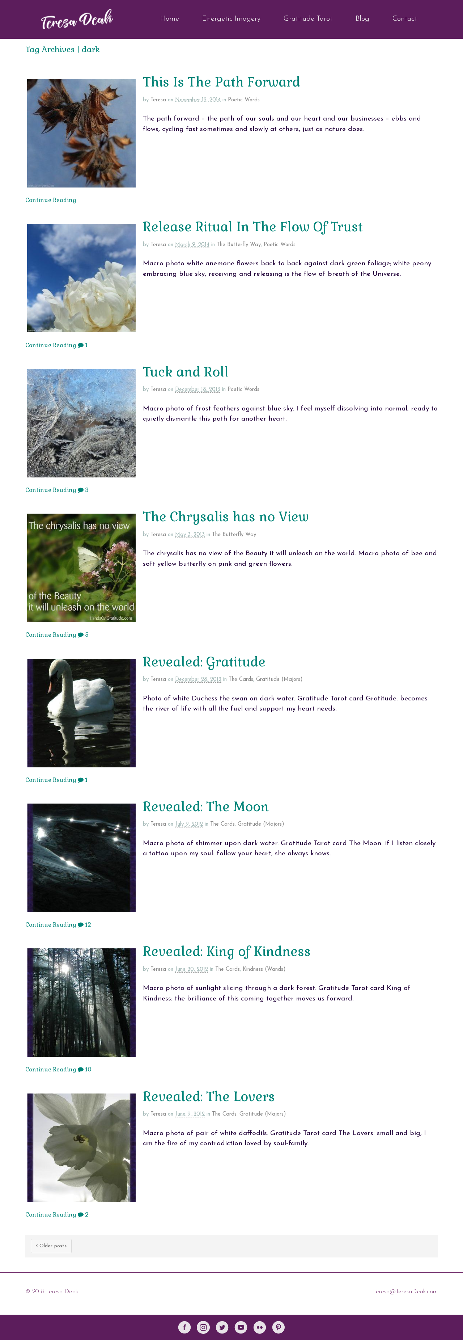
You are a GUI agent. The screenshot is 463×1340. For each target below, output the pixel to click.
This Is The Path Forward (221, 82)
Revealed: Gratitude (204, 662)
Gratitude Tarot (308, 18)
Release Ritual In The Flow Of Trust (253, 227)
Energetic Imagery (231, 18)
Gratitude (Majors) (279, 679)
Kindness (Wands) (264, 969)
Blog (362, 18)
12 (87, 924)
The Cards (241, 679)
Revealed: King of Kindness (227, 951)
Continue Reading (50, 200)
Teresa (158, 100)
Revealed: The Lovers (209, 1096)
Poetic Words (244, 100)
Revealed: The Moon (206, 806)
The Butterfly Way (239, 245)
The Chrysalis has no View (226, 517)
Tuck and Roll (186, 372)
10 (88, 1069)
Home (169, 18)
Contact (404, 18)
